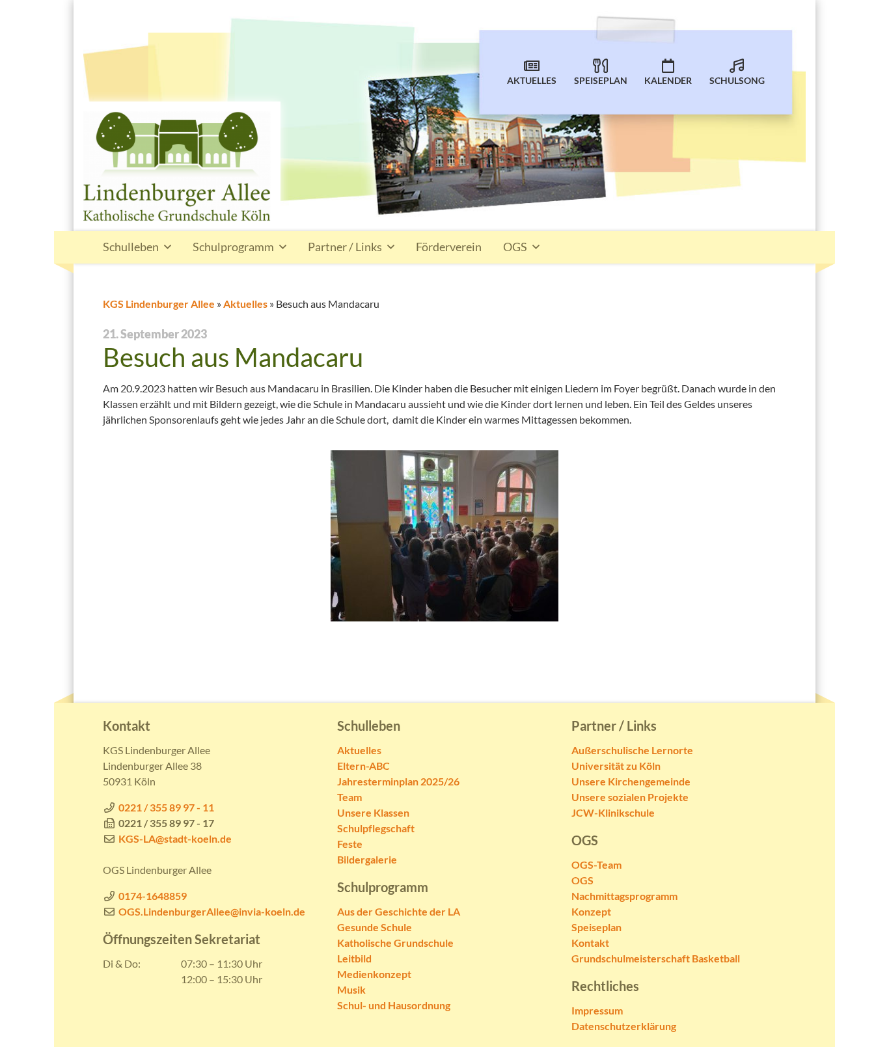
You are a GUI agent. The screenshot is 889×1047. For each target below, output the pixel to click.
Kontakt (590, 942)
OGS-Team (596, 864)
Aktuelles (531, 80)
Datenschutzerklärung (623, 1026)
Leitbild (354, 958)
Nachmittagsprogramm (624, 896)
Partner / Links (345, 247)
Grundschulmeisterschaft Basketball (655, 958)
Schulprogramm (233, 247)
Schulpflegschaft (376, 828)
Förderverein (449, 247)
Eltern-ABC (363, 765)
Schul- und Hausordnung (393, 1005)
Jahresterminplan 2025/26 (398, 781)
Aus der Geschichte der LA (398, 911)
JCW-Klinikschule (613, 812)
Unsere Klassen (373, 812)
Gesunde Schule (374, 927)
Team (349, 797)
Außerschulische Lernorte (632, 750)
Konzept (591, 911)
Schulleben (131, 247)
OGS (515, 247)
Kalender (668, 80)
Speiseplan (600, 80)
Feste (349, 843)
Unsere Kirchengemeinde (631, 781)
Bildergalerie (367, 859)
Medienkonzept (374, 974)
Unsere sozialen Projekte (630, 797)
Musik (351, 989)
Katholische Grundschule (395, 942)
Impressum (597, 1010)
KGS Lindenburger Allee (159, 303)
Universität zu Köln (616, 765)
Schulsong (737, 80)
